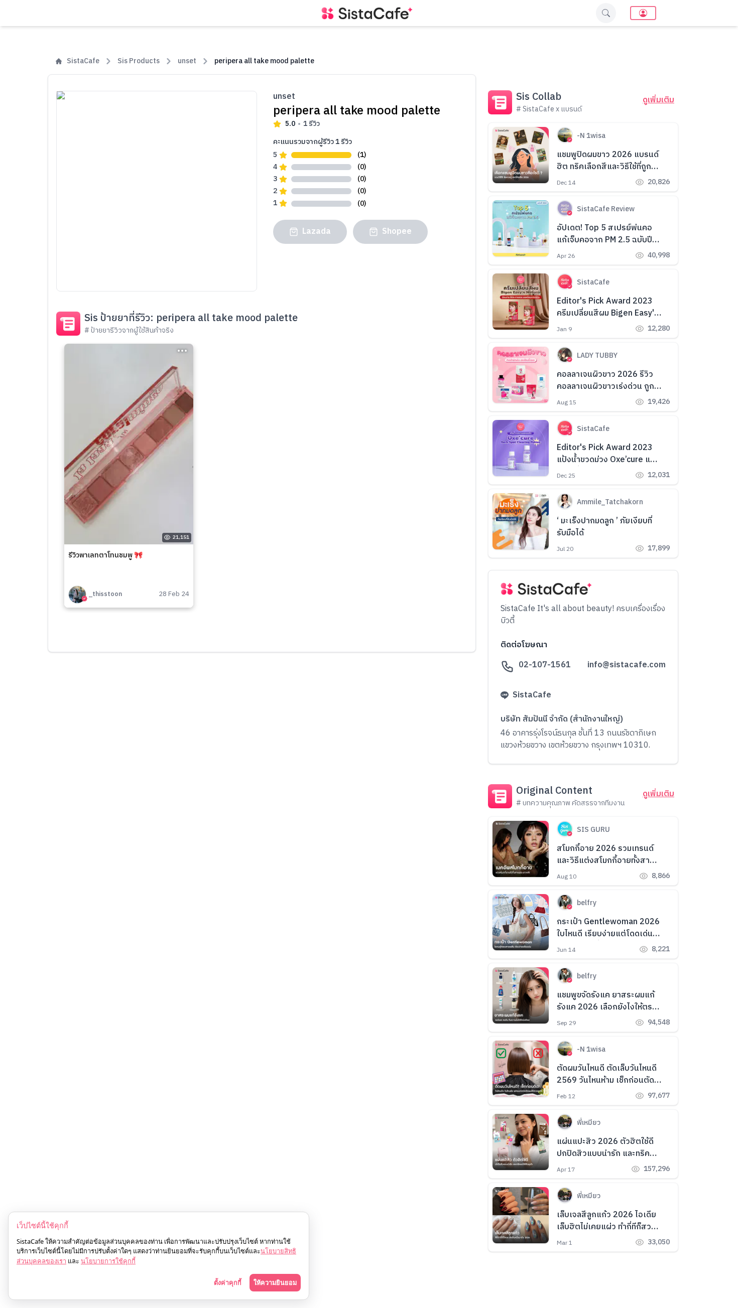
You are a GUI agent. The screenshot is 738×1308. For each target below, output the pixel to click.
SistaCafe (83, 61)
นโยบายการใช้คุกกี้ (108, 1260)
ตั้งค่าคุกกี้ (227, 1282)
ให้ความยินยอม (275, 1282)
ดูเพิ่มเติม (658, 100)
